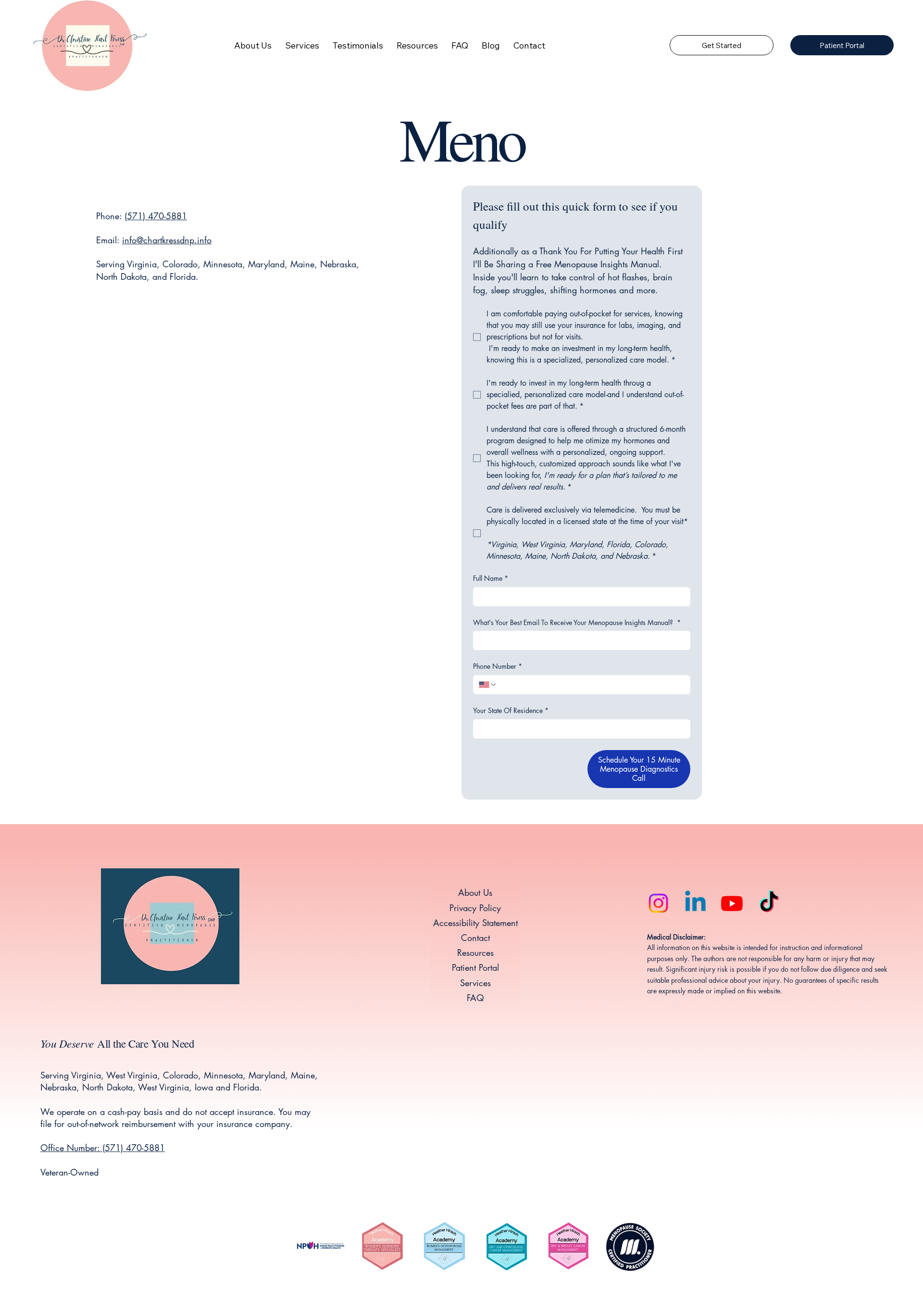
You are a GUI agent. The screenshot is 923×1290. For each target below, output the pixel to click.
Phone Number (497, 666)
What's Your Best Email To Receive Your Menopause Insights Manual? (577, 622)
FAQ (475, 997)
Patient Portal (475, 967)
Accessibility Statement (475, 922)
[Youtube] (732, 903)
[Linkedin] (695, 903)
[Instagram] (658, 903)
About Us (475, 892)
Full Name (490, 578)
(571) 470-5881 (156, 216)
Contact (475, 937)
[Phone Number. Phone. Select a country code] (488, 685)
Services (475, 983)
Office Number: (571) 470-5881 (102, 1147)
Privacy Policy (475, 908)
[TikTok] (769, 903)
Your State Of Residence (511, 710)
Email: (109, 240)
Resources (475, 952)
